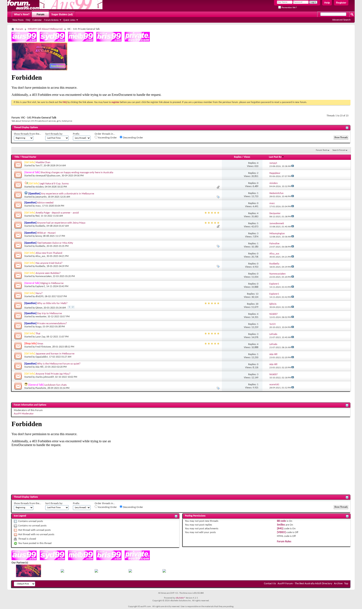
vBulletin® (180, 598)
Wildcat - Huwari (46, 233)
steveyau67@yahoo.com (47, 175)
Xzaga (38, 326)
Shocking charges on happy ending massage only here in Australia (76, 172)
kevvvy (38, 236)
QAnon (38, 308)
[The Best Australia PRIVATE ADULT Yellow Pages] (137, 40)
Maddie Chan (43, 162)
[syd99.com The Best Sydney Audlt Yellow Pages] (52, 40)
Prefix (76, 134)
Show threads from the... (27, 134)
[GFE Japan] (96, 571)
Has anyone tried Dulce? (49, 263)
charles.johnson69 (44, 377)
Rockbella (40, 226)
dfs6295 (39, 296)
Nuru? (39, 293)
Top (346, 583)
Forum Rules (284, 541)
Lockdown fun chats (55, 385)
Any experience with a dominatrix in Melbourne (67, 193)
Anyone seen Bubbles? (48, 273)
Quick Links (69, 20)
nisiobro (39, 187)
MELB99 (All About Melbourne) (45, 29)
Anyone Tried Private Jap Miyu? (53, 373)
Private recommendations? (52, 323)
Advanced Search (341, 19)
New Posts (18, 20)
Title (16, 157)
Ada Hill (39, 367)
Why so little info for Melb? (52, 303)
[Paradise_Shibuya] (164, 571)
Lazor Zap (40, 337)
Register (341, 2)
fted (37, 216)
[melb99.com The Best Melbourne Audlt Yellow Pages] (80, 40)
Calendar (37, 20)
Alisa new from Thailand (49, 253)
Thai (38, 333)
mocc (38, 206)
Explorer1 (40, 286)
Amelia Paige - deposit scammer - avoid (57, 212)
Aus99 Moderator (24, 413)
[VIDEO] (281, 532)
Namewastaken (43, 276)
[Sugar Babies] (39, 69)
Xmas (40, 343)
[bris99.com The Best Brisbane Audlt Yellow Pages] (109, 40)
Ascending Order (107, 137)
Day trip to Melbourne (49, 313)
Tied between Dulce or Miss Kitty (55, 243)
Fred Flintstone (43, 347)
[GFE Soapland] (130, 571)
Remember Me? (289, 7)
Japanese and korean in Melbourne (55, 353)
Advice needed (45, 202)
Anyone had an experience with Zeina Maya (61, 222)
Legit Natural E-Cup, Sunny (54, 183)
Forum (40, 14)
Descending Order (132, 137)
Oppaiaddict (41, 357)
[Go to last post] (292, 166)
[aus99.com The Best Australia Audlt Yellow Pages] (24, 40)
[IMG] (280, 528)
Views (247, 157)
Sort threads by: (54, 134)
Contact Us (270, 583)
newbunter (40, 316)
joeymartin (41, 197)
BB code (281, 521)
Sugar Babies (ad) (62, 14)
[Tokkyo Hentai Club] (62, 571)
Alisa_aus (40, 256)
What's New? (22, 14)
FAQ (28, 20)
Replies (238, 157)
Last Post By (275, 157)
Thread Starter (28, 157)
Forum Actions (51, 20)
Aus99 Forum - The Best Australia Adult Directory (305, 583)
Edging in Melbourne (51, 283)
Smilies (281, 524)
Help (327, 2)
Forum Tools (321, 150)
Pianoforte (40, 388)
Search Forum (338, 150)
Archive (338, 583)
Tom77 (38, 165)
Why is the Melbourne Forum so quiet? (58, 363)
